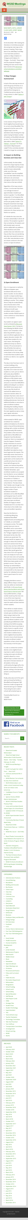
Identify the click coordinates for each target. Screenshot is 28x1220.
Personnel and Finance (12, 971)
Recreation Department (13, 980)
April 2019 (9, 1100)
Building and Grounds (12, 885)
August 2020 (9, 1082)
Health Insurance (11, 940)
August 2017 (9, 1126)
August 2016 (9, 1142)
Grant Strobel (10, 938)
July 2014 (8, 1191)
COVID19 (8, 901)
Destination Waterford (12, 908)
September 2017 (11, 1124)
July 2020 (8, 1084)
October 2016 (10, 1137)
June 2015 (9, 1165)
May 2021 (9, 1072)
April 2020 (9, 1086)
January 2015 (10, 1177)
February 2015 (10, 1175)
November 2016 (11, 1135)
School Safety (10, 991)
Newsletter (9, 961)
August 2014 (9, 1189)
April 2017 (9, 1131)
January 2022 (10, 1063)
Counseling (9, 899)
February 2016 (10, 1151)
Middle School (10, 957)
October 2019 (10, 1096)
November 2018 (11, 1107)
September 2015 (11, 1158)
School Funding (10, 987)
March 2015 (9, 1172)
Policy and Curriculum (12, 973)
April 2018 (9, 1117)
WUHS (8, 1036)
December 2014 (11, 1179)
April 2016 (9, 1147)
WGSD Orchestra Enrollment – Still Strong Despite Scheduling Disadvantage (14, 864)
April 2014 (9, 1198)
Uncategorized (10, 1029)
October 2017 (10, 1121)
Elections (8, 915)
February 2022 (10, 1061)
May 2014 (9, 1196)
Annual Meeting (10, 880)
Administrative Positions (13, 878)
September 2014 (11, 1186)
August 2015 (9, 1161)
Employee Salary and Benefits (15, 917)
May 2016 (9, 1144)
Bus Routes (9, 887)
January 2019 (10, 1105)
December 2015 (11, 1154)
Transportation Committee (14, 1026)
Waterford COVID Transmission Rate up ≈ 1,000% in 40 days (14, 827)
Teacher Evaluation (11, 1017)
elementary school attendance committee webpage (13, 69)
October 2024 (10, 1052)
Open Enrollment (11, 964)
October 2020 (10, 1077)
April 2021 (9, 1075)
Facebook (9, 924)
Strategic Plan (10, 1003)
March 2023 (9, 1054)
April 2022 (9, 1056)
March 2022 (9, 1059)
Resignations (9, 985)
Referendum (10, 982)
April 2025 (9, 1047)
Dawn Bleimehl (10, 906)
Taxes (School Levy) (11, 1015)
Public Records (10, 978)
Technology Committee (13, 1019)
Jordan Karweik (10, 950)
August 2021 (9, 1070)
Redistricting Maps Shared (12, 708)
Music (7, 959)
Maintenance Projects (12, 952)
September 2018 (11, 1112)
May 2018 (9, 1114)
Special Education (11, 994)
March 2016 (9, 1149)
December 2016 (11, 1133)
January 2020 (10, 1089)
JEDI (7, 947)
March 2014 (9, 1200)
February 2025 (10, 1049)
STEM (7, 1001)
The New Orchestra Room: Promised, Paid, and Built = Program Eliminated (13, 857)
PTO (7, 975)
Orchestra (9, 968)
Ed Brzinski (9, 913)
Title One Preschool (12, 1022)
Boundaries (9, 882)
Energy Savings (10, 920)
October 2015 (10, 1156)
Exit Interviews (10, 922)
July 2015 (8, 1163)
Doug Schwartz (10, 910)
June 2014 (9, 1193)
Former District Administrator (15, 929)
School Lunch (10, 989)
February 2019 (10, 1103)
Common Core (10, 896)
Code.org (8, 894)
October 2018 (10, 1110)
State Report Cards (11, 998)
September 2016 (11, 1140)
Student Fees (10, 1005)
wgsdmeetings (7, 34)
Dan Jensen (9, 903)
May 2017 (9, 1128)
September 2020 (11, 1079)
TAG (7, 1012)
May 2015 (9, 1168)
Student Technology (12, 1008)
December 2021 (11, 1066)
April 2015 (9, 1170)
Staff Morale (9, 996)
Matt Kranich (9, 954)
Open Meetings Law (12, 966)
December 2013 (11, 1202)
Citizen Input (9, 889)
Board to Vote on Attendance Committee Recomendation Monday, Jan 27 (12, 712)
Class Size (9, 892)
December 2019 (11, 1091)
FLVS (7, 927)
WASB (7, 1033)
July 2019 (8, 1098)
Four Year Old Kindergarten (14, 931)
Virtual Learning (10, 1031)
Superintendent (10, 1010)
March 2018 (9, 1119)
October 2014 (10, 1184)
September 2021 (11, 1068)
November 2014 (11, 1182)
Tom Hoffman (10, 1024)
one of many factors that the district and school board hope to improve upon (14, 589)
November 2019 (11, 1093)
